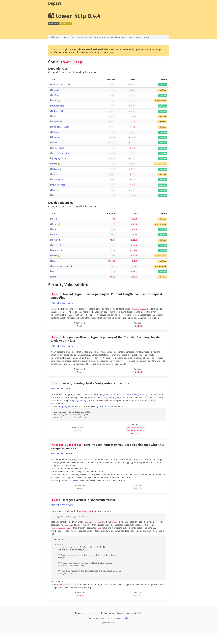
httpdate (56, 132)
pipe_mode (103, 394)
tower (55, 174)
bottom (109, 52)
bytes (54, 100)
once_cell (56, 245)
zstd (54, 277)
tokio (54, 164)
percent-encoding (60, 153)
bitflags (55, 95)
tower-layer (57, 179)
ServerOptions (125, 394)
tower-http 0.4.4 (77, 16)
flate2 (54, 229)
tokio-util (56, 169)
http (54, 116)
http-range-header (61, 127)
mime (54, 143)
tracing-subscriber (61, 266)
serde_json (57, 250)
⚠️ (59, 100)
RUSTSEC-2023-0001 (62, 388)
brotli (54, 219)
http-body (57, 121)
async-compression (61, 85)
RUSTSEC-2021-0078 (62, 302)
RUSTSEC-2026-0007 (62, 505)
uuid (54, 195)
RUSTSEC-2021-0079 (62, 345)
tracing (55, 190)
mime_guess (58, 148)
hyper (55, 240)
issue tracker (123, 618)
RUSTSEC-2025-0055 (62, 453)
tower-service (58, 185)
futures (55, 234)
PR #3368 (74, 480)
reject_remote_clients (143, 394)
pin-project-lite (59, 158)
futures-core (58, 106)
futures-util (57, 111)
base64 (55, 90)
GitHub (138, 613)
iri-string (56, 137)
